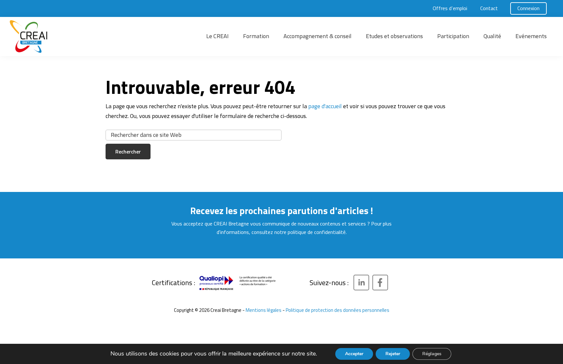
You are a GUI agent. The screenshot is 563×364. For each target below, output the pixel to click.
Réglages (431, 354)
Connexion (528, 8)
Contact (489, 8)
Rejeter (392, 354)
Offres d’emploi (450, 8)
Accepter (354, 354)
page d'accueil (325, 106)
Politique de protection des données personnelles (337, 310)
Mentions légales (264, 310)
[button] (59, 36)
